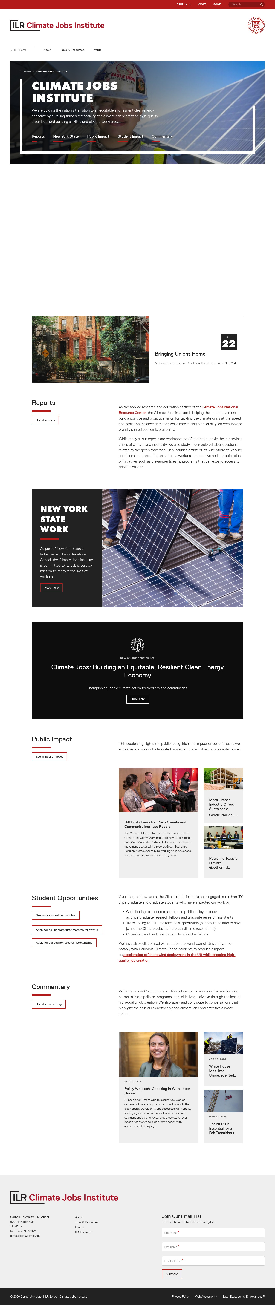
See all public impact (49, 756)
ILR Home (26, 71)
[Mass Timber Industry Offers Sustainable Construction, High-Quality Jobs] (223, 795)
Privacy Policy (181, 1296)
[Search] (261, 4)
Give (217, 4)
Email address (172, 1261)
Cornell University (31, 1296)
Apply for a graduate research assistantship (64, 942)
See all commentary (49, 1004)
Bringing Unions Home (137, 349)
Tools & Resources (72, 50)
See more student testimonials (56, 915)
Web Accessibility (206, 1296)
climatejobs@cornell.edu (25, 1236)
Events (96, 50)
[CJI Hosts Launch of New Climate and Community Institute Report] (158, 823)
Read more (137, 548)
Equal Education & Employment (242, 1296)
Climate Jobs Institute (73, 1296)
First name (170, 1233)
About (47, 50)
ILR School (51, 1296)
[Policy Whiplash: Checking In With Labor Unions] (158, 1087)
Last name (170, 1247)
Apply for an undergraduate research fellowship (67, 930)
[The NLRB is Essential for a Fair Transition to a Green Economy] (223, 1116)
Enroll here (137, 670)
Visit (202, 4)
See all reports (45, 420)
